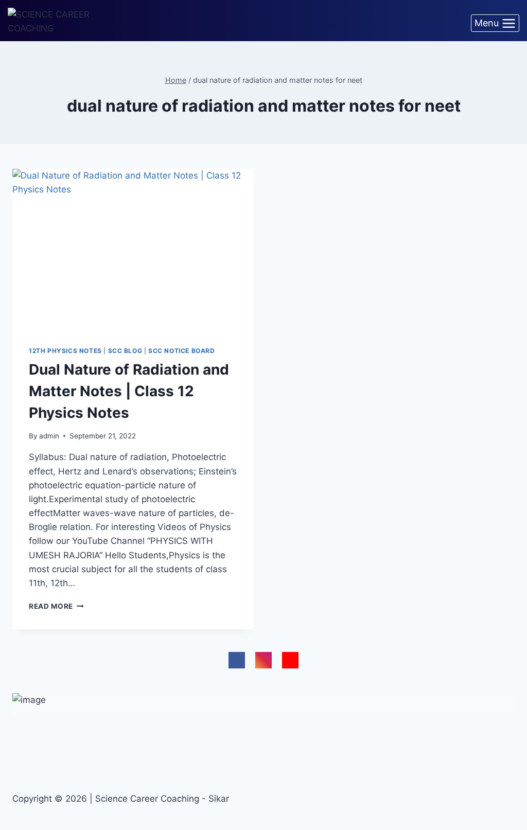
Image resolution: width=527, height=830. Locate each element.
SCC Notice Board (181, 351)
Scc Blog (125, 351)
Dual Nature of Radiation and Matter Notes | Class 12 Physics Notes (129, 391)
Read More (56, 606)
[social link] (237, 660)
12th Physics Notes (65, 351)
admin (49, 436)
